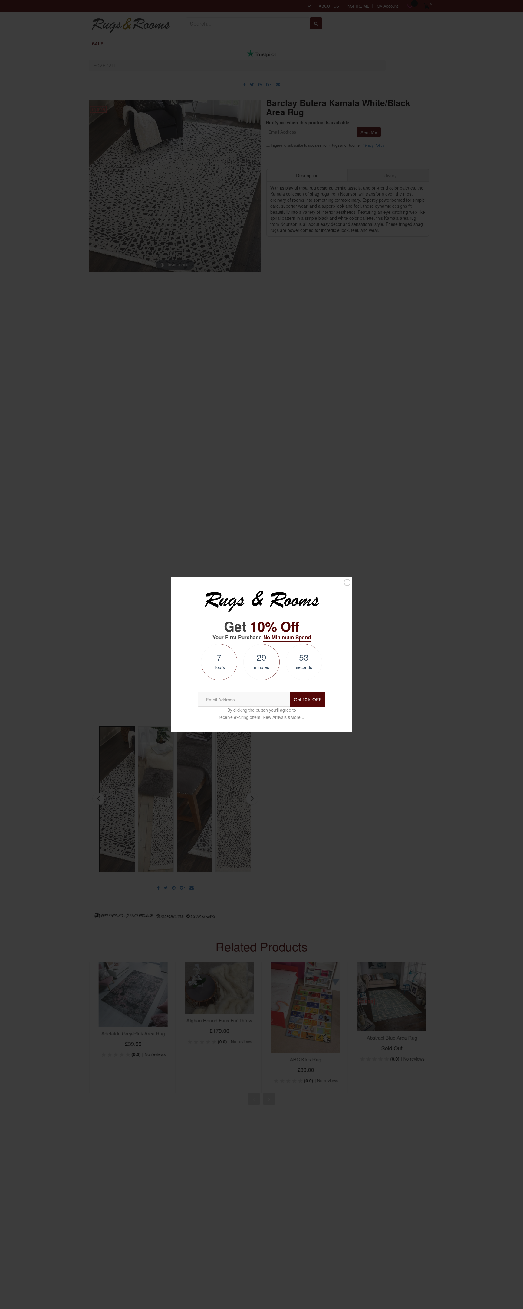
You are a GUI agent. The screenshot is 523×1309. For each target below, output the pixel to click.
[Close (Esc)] (347, 582)
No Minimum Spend (287, 637)
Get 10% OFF (307, 699)
